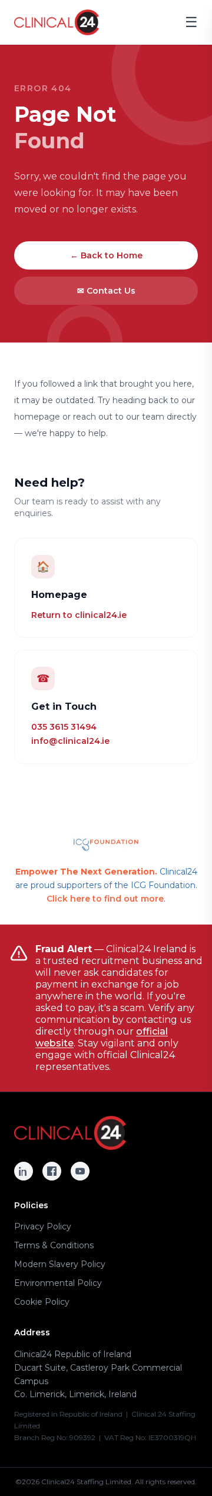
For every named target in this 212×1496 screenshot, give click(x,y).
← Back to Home (106, 255)
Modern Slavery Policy (59, 1264)
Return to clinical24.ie (79, 615)
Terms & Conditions (54, 1245)
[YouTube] (80, 1171)
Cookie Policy (41, 1301)
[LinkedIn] (23, 1171)
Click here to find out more (105, 898)
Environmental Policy (58, 1283)
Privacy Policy (42, 1226)
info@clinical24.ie (70, 741)
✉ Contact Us (106, 290)
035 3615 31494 (64, 727)
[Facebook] (51, 1171)
